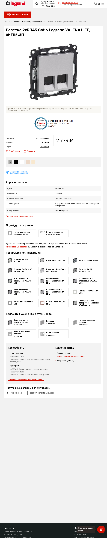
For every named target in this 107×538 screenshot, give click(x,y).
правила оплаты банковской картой (71, 356)
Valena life (44, 147)
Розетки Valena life (15, 393)
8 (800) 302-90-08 (47, 2)
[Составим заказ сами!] (101, 529)
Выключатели (80, 535)
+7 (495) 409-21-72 (19, 535)
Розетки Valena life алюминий (41, 393)
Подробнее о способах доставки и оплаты (26, 380)
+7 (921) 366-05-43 (48, 6)
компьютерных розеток (16, 247)
